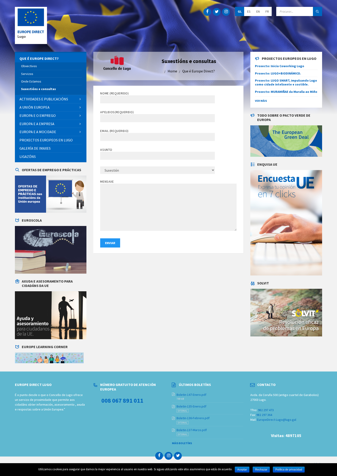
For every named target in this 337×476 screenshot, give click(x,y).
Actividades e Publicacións (43, 99)
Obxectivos (29, 66)
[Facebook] (207, 12)
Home (172, 71)
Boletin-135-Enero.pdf (191, 406)
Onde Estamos (31, 81)
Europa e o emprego (37, 115)
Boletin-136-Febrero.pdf (193, 418)
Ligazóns (27, 156)
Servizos (27, 74)
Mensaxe (107, 181)
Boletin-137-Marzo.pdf (192, 430)
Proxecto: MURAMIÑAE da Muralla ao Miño (286, 92)
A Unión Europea (34, 107)
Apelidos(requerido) (117, 112)
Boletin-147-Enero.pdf (191, 395)
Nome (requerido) (114, 93)
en (258, 11)
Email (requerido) (114, 131)
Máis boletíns (182, 443)
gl (240, 11)
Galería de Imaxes (35, 148)
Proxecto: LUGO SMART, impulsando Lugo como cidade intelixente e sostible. (286, 82)
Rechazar (261, 469)
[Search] (317, 11)
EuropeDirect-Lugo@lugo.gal (276, 420)
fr (267, 11)
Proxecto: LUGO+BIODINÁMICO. (278, 73)
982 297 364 (264, 415)
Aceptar (242, 469)
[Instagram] (226, 12)
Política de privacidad (288, 469)
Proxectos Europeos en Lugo (46, 140)
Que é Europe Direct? (198, 71)
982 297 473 (266, 410)
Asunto (106, 150)
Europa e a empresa (36, 123)
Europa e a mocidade (37, 131)
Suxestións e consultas (38, 89)
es (249, 11)
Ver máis (261, 100)
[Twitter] (217, 12)
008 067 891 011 (122, 400)
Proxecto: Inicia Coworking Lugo (279, 66)
